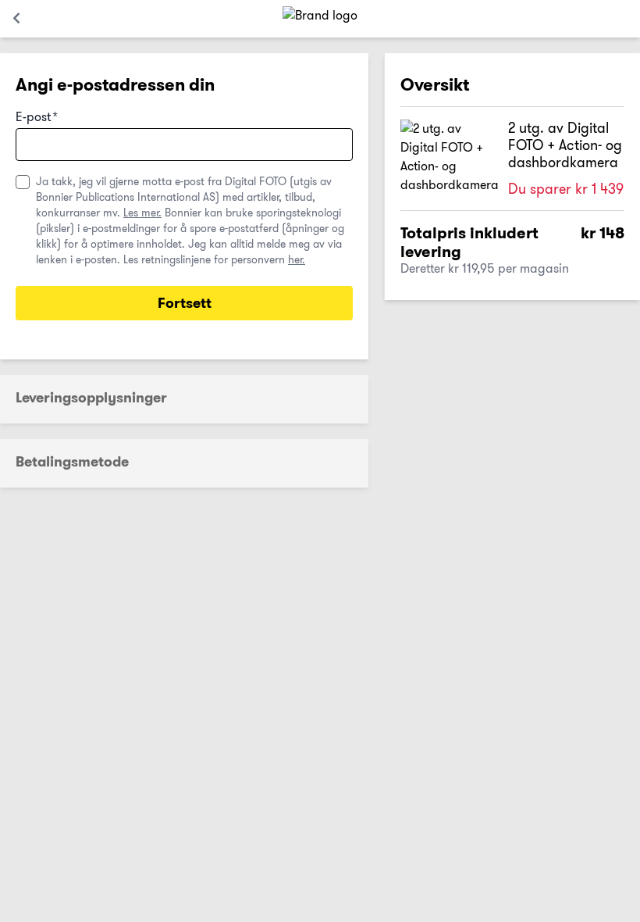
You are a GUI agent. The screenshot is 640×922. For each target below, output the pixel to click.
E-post (37, 117)
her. (296, 259)
